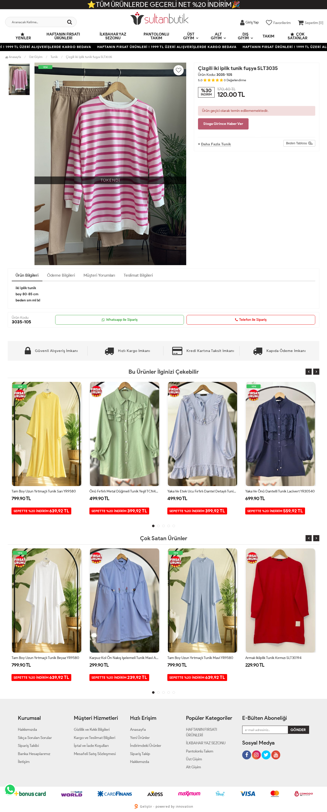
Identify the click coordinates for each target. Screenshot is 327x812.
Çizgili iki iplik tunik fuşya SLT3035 (89, 57)
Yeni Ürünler (140, 737)
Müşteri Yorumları (99, 275)
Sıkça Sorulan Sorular (35, 737)
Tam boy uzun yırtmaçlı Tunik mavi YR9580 (122, 658)
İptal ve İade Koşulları (91, 745)
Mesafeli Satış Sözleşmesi (95, 753)
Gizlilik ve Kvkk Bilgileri (92, 729)
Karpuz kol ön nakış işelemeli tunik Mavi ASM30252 (46, 658)
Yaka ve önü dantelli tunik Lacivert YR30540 (202, 491)
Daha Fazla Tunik (216, 144)
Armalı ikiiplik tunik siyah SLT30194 (272, 658)
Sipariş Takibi (28, 745)
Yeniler (23, 38)
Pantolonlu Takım (156, 36)
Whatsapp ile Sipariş (122, 319)
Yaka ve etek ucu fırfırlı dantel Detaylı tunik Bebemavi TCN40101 (124, 491)
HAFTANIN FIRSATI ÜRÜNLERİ (63, 36)
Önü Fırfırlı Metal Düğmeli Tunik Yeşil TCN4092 (46, 491)
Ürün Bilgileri (27, 275)
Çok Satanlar (297, 36)
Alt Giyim (216, 36)
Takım (268, 36)
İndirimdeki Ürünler (145, 745)
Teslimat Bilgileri (138, 275)
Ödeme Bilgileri (61, 275)
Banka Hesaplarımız (34, 753)
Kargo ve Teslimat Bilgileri (94, 737)
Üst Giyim (188, 36)
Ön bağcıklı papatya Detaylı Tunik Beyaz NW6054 (280, 491)
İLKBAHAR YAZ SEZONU (113, 36)
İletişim (24, 761)
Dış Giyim (243, 36)
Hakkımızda (27, 729)
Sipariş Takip (140, 753)
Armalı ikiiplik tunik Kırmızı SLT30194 (195, 658)
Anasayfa (14, 57)
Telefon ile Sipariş (253, 319)
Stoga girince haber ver (223, 124)
